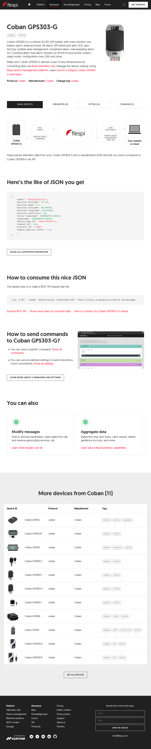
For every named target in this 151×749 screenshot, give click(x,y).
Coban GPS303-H (33, 589)
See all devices (75, 675)
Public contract (64, 710)
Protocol (53, 509)
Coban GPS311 (32, 630)
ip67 (115, 630)
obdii (115, 616)
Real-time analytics (15, 718)
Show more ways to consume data (50, 311)
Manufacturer (81, 509)
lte (114, 644)
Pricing (60, 706)
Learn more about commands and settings (35, 377)
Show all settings (43, 364)
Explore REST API (16, 311)
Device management (16, 714)
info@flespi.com (120, 736)
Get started (138, 5)
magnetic (117, 548)
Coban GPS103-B (33, 534)
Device (10, 509)
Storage (10, 727)
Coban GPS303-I (33, 603)
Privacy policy (63, 714)
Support (60, 718)
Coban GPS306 (32, 616)
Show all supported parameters (29, 252)
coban (22, 81)
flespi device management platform (27, 70)
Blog (33, 710)
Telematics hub (13, 710)
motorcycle (125, 630)
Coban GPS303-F (33, 575)
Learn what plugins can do (27, 448)
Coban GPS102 (32, 520)
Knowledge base (39, 714)
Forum (34, 718)
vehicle (22, 35)
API (33, 722)
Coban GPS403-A (33, 644)
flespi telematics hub (43, 66)
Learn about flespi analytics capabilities (103, 448)
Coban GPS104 (32, 547)
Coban (50, 81)
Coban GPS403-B (33, 658)
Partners (60, 727)
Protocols (35, 727)
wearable (127, 520)
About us (61, 722)
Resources (36, 706)
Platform (10, 706)
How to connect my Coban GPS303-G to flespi (101, 311)
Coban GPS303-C (33, 561)
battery (11, 35)
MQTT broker (12, 722)
